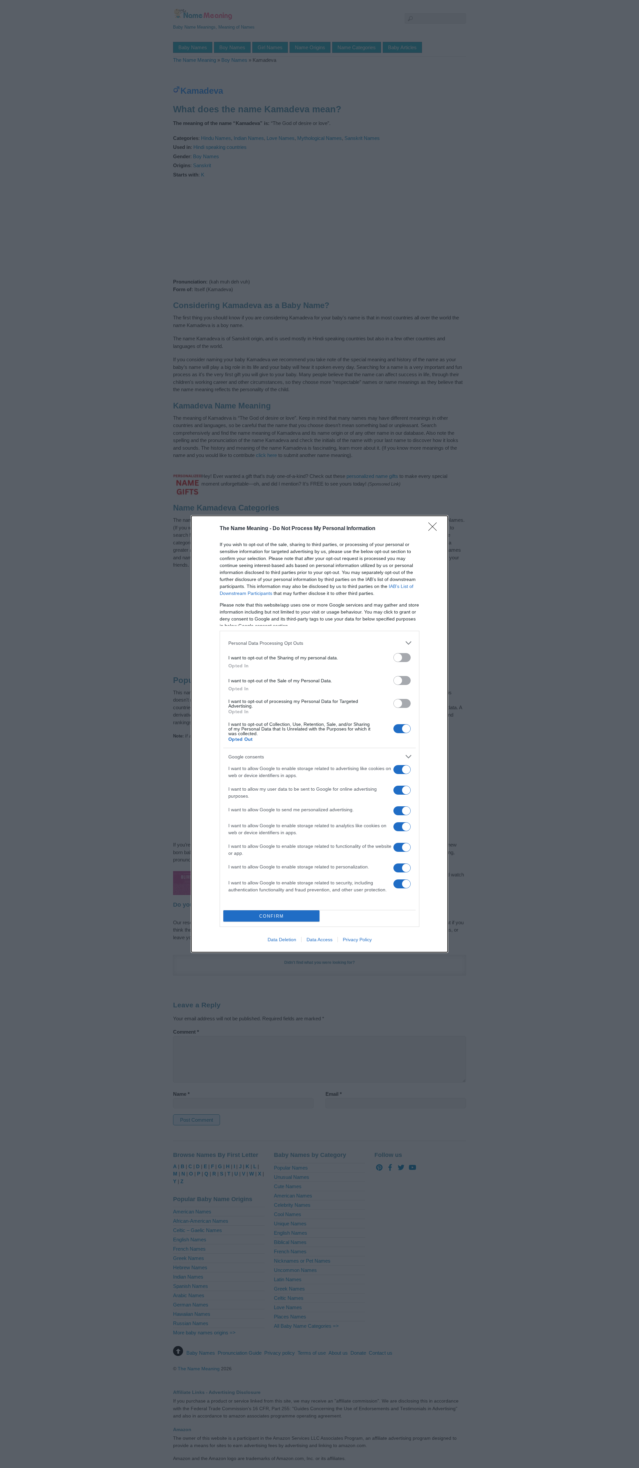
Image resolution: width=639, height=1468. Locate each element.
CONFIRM (271, 916)
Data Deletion (282, 939)
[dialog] (319, 734)
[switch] (402, 657)
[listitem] (319, 642)
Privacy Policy (357, 939)
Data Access (319, 939)
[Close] (434, 528)
